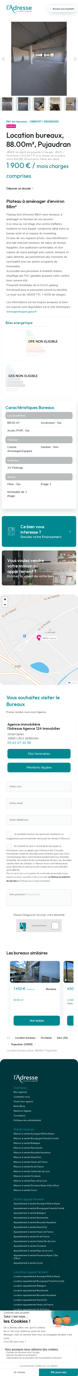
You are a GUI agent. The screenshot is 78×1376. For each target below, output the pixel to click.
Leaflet (73, 683)
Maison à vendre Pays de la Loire (30, 1180)
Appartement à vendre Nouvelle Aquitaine (35, 1222)
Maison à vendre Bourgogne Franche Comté (36, 1138)
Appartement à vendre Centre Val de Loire (34, 1241)
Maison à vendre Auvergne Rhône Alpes (34, 1133)
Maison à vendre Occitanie (27, 1176)
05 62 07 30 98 (19, 742)
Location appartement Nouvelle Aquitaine (35, 1295)
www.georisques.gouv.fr (21, 312)
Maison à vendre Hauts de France (30, 1162)
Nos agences (20, 1092)
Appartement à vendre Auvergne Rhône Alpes (37, 1203)
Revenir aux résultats (63, 8)
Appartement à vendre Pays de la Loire (33, 1250)
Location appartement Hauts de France (33, 1304)
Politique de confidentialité (27, 1120)
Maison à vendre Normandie (28, 1147)
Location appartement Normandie (31, 1290)
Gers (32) (62, 1038)
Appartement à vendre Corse (28, 1263)
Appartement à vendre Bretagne (30, 1213)
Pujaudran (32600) (21, 1044)
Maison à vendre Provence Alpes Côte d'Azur (36, 1185)
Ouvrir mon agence (23, 1101)
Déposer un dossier (18, 188)
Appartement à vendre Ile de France (31, 1236)
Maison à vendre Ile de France (29, 1166)
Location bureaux (25, 1038)
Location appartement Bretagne (30, 1285)
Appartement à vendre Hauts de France (33, 1231)
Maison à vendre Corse (25, 1190)
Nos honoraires (39, 753)
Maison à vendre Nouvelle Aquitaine (32, 1152)
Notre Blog (19, 1106)
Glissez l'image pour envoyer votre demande (39, 914)
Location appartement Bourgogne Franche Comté (39, 1281)
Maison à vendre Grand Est (27, 1157)
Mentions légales (22, 1110)
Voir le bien (37, 1020)
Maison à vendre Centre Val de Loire (32, 1171)
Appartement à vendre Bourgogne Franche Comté (39, 1208)
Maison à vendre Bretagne (27, 1143)
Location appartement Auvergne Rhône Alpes (37, 1276)
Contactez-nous (22, 1096)
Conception (19, 1115)
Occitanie (46, 1038)
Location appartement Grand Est (30, 1299)
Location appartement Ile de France (31, 1309)
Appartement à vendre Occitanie (30, 1246)
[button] (39, 640)
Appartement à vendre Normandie (31, 1217)
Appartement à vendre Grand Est (30, 1227)
